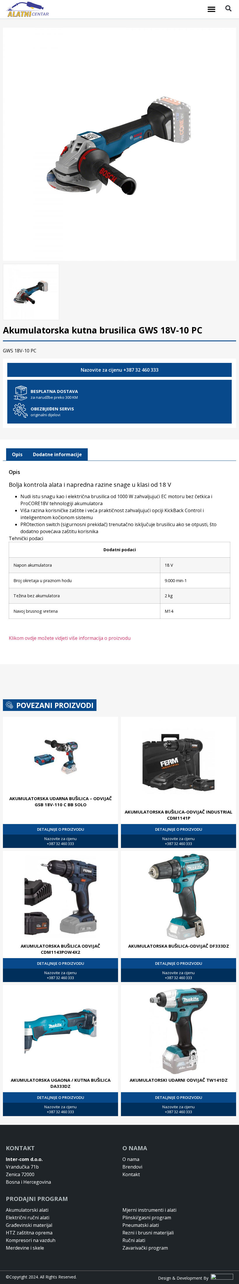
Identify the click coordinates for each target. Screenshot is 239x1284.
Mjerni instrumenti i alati (149, 1210)
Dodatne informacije (57, 454)
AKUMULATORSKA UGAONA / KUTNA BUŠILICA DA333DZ (60, 1083)
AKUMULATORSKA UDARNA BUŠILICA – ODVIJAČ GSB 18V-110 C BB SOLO (60, 801)
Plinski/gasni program (146, 1217)
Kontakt (131, 1174)
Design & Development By (184, 1278)
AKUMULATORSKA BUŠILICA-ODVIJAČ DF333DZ (178, 946)
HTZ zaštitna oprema (29, 1232)
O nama (130, 1159)
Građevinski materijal (29, 1225)
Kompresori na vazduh (30, 1240)
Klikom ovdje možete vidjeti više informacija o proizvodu (70, 638)
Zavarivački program (145, 1248)
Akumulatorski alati (27, 1210)
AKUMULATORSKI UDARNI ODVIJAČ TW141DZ (179, 1080)
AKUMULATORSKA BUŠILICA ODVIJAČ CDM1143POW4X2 (60, 949)
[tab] (17, 454)
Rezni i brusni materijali (148, 1232)
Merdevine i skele (25, 1248)
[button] (211, 9)
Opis (17, 454)
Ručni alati (133, 1240)
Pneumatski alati (140, 1225)
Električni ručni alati (27, 1217)
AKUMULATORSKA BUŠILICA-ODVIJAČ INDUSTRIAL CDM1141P (178, 815)
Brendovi (132, 1167)
